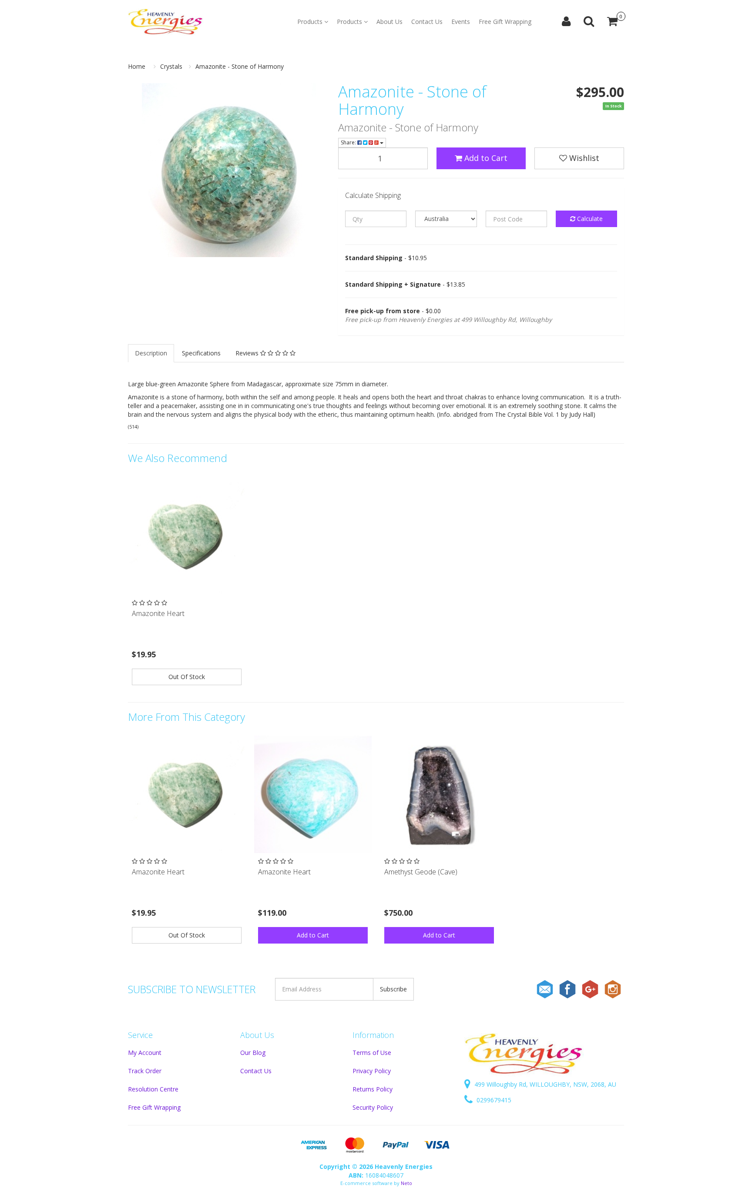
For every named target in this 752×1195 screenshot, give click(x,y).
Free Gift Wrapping (505, 21)
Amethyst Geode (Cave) (420, 872)
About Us (389, 21)
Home (136, 66)
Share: (349, 142)
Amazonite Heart (158, 613)
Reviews (247, 353)
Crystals (171, 66)
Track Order (144, 1071)
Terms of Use (371, 1052)
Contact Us (427, 21)
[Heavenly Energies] (165, 22)
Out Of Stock (186, 677)
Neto (406, 1183)
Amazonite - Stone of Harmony (239, 66)
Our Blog (252, 1052)
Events (460, 21)
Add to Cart (484, 158)
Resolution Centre (153, 1089)
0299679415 (493, 1100)
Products (310, 21)
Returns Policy (372, 1089)
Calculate (589, 218)
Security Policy (372, 1107)
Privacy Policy (371, 1071)
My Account (144, 1052)
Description (151, 353)
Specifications (201, 353)
